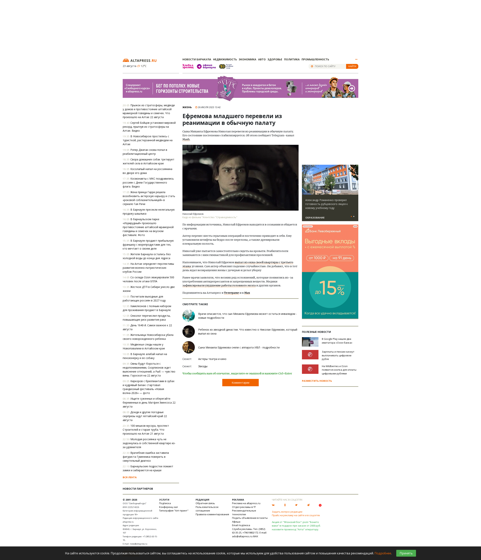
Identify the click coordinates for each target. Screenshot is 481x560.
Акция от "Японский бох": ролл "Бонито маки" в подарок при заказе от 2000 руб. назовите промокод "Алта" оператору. (296, 525)
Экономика (247, 59)
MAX (255, 536)
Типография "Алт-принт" (173, 510)
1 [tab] (351, 217)
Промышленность (315, 59)
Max (247, 292)
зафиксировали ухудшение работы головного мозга (219, 285)
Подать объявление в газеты (250, 518)
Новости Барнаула (196, 59)
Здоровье (275, 59)
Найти (352, 66)
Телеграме (231, 292)
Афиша (236, 521)
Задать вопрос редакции (287, 511)
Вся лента (130, 477)
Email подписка (241, 525)
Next (355, 180)
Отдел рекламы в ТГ (244, 507)
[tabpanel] (330, 195)
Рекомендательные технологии (244, 512)
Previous (305, 180)
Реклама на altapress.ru (246, 503)
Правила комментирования (212, 514)
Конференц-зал (168, 507)
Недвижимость (225, 59)
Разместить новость (317, 380)
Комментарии (240, 382)
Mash (186, 139)
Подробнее (382, 553)
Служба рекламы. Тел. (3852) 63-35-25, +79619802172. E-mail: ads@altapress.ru (249, 532)
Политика (292, 59)
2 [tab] (354, 217)
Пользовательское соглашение (207, 508)
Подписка (165, 503)
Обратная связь (205, 503)
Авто (262, 59)
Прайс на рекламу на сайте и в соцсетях (296, 515)
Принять (406, 553)
